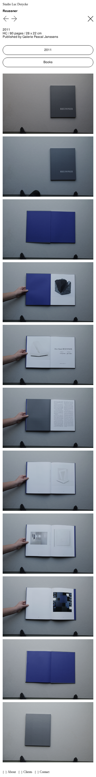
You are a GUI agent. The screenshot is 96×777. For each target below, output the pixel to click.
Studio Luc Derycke (15, 4)
